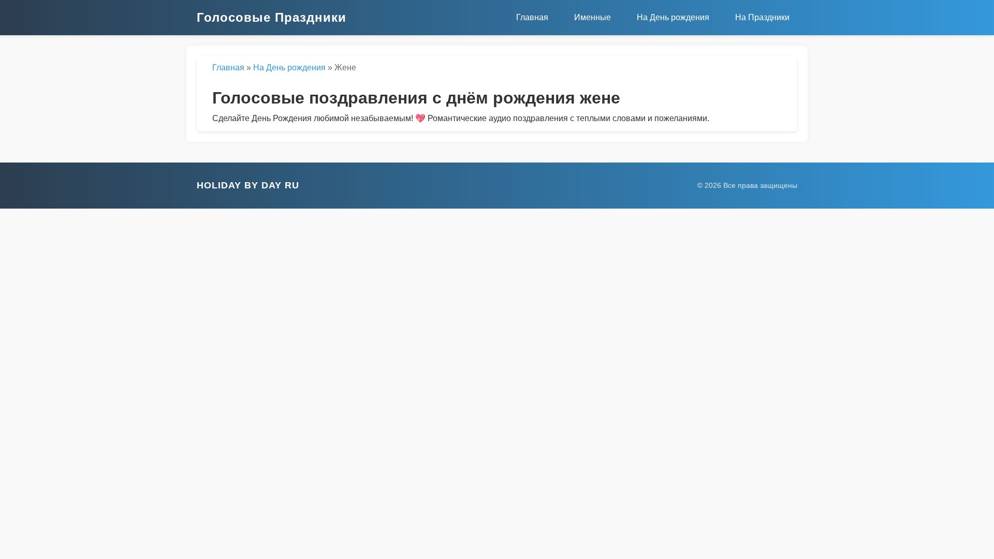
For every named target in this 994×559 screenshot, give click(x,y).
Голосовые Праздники (271, 17)
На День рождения (673, 17)
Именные (592, 17)
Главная (532, 17)
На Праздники (762, 17)
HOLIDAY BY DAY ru (248, 185)
